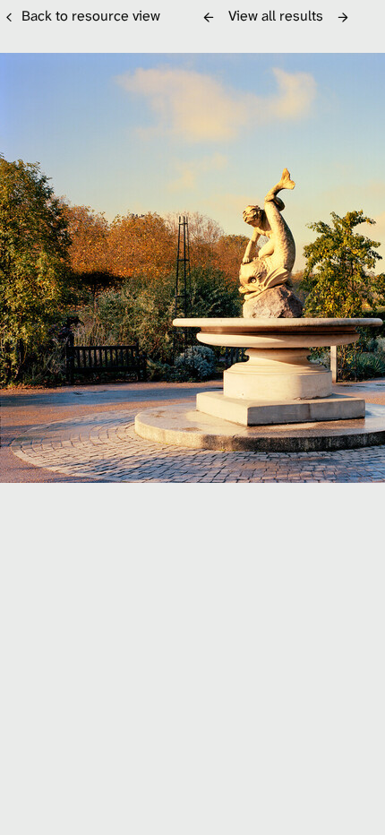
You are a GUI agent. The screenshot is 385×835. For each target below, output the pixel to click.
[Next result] (343, 17)
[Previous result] (209, 17)
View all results (275, 15)
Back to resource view (91, 15)
